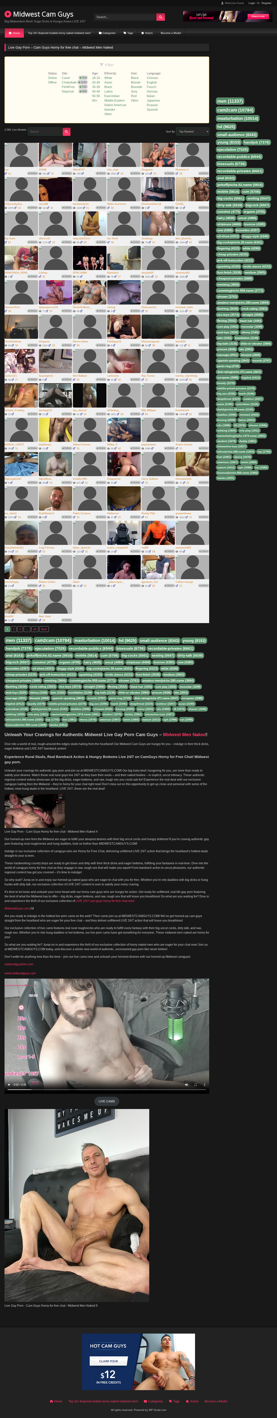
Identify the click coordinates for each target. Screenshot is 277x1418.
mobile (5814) (86, 655)
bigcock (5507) (17, 662)
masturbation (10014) (94, 640)
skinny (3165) (38, 692)
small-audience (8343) (159, 641)
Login (252, 3)
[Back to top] (265, 1406)
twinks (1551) (58, 724)
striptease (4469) (138, 662)
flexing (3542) (117, 686)
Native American (115, 105)
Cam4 (66, 78)
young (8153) (194, 641)
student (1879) (112, 714)
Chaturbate (69, 82)
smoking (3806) (55, 680)
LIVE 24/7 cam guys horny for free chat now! (104, 901)
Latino (108, 91)
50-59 (96, 96)
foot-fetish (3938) (148, 674)
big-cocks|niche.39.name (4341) (109, 668)
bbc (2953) (181, 692)
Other (108, 114)
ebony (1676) (88, 719)
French (151, 87)
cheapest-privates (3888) (23, 680)
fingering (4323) (146, 668)
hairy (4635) (92, 662)
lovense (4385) (164, 662)
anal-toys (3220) (16, 692)
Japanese (153, 100)
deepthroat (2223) (141, 703)
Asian (108, 82)
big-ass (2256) (99, 703)
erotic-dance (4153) (119, 674)
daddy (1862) (133, 714)
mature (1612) (151, 719)
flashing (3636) (16, 686)
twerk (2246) (119, 703)
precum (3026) (161, 692)
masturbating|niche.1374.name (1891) (75, 714)
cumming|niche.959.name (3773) (93, 680)
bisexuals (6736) (130, 648)
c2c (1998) (163, 709)
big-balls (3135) (105, 692)
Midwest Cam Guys (42, 14)
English (152, 82)
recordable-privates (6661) (170, 648)
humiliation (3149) (80, 692)
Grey (134, 91)
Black (108, 87)
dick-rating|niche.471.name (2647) (156, 698)
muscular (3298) (190, 686)
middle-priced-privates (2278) (67, 703)
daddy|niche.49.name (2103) (49, 709)
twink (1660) (131, 719)
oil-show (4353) (43, 668)
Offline (52, 82)
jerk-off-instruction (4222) (58, 674)
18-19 (96, 78)
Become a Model (171, 32)
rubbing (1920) (15, 714)
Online (52, 78)
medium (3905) (173, 674)
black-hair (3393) (141, 686)
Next (44, 629)
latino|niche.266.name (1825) (24, 719)
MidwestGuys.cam (17, 908)
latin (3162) (58, 692)
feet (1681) (69, 719)
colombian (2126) (17, 709)
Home (16, 32)
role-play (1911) (38, 714)
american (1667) (110, 719)
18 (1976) (179, 709)
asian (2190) (186, 703)
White (108, 78)
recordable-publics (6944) (91, 648)
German (152, 91)
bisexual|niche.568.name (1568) (26, 724)
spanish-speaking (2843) (68, 698)
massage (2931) (16, 698)
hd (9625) (127, 640)
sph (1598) (170, 719)
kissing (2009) (125, 709)
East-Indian (112, 96)
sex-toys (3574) (70, 686)
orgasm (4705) (69, 662)
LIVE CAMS (107, 1101)
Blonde (136, 82)
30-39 (96, 87)
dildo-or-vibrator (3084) (134, 692)
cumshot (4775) (44, 662)
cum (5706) (109, 655)
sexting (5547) (163, 655)
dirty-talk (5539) (190, 655)
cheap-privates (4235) (21, 674)
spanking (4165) (90, 674)
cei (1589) (186, 719)
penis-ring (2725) (120, 698)
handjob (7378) (19, 648)
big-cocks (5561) (135, 655)
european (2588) (192, 698)
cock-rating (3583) (43, 686)
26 (34, 629)
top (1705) (52, 719)
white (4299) (169, 668)
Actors (149, 32)
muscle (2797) (96, 698)
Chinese (152, 78)
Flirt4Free (68, 87)
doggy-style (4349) (70, 668)
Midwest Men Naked (184, 734)
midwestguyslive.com (19, 964)
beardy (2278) (36, 703)
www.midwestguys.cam (20, 973)
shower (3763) (129, 680)
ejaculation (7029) (50, 648)
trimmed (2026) (102, 709)
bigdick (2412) (15, 703)
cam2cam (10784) (53, 640)
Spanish (152, 109)
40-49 (96, 91)
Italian (151, 96)
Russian (152, 105)
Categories (109, 32)
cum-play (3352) (165, 686)
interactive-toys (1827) (159, 714)
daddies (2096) (80, 709)
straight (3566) (94, 686)
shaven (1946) (197, 709)
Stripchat (68, 91)
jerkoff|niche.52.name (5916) (49, 655)
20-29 (96, 82)
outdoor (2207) (165, 703)
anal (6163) (14, 655)
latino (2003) (145, 709)
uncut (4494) (114, 662)
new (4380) (185, 662)
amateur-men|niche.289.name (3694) (168, 680)
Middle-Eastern (114, 100)
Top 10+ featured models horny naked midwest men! (59, 32)
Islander (109, 109)
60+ (94, 100)
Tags (130, 32)
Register (267, 3)
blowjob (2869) (39, 698)
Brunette (136, 87)
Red (134, 96)
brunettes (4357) (17, 668)
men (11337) (18, 640)
